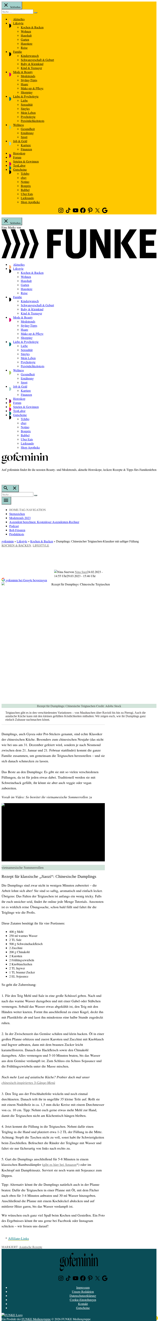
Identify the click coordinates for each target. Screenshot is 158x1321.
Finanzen (26, 149)
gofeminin (8, 541)
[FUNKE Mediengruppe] (12, 1315)
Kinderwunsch (30, 56)
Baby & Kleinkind (32, 64)
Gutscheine (20, 169)
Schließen (15, 7)
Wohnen (26, 31)
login (3, 478)
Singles (25, 108)
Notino (25, 182)
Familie (17, 52)
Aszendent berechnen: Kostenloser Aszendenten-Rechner (44, 522)
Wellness (18, 125)
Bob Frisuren (17, 530)
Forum (17, 157)
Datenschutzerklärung (83, 1296)
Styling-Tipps (29, 80)
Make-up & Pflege (32, 88)
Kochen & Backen (32, 27)
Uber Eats (27, 194)
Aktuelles (19, 19)
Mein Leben (28, 113)
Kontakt (83, 1304)
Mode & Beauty (23, 72)
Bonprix (26, 186)
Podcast (14, 526)
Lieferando (27, 198)
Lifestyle (18, 23)
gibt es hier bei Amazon (59, 1165)
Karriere (26, 145)
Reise (24, 47)
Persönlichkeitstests (32, 121)
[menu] (6, 501)
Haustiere (26, 43)
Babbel (25, 190)
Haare (24, 84)
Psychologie (28, 117)
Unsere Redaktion (83, 1291)
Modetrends (28, 76)
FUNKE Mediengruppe (36, 1319)
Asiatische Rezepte (30, 1247)
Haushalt (26, 35)
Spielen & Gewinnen (26, 161)
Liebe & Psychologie (26, 96)
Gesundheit (28, 129)
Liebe (24, 100)
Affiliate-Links (18, 1238)
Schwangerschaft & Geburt (37, 60)
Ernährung (27, 133)
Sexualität (27, 104)
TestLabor (19, 165)
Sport (24, 137)
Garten (25, 39)
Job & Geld (20, 141)
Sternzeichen (17, 514)
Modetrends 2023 (20, 518)
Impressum (83, 1287)
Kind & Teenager (31, 68)
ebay (24, 178)
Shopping (27, 92)
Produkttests (16, 534)
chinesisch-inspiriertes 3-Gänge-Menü (28, 1083)
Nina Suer (81, 572)
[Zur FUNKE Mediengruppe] (79, 257)
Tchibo (25, 173)
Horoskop (19, 153)
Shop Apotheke (30, 202)
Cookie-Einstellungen (83, 1300)
